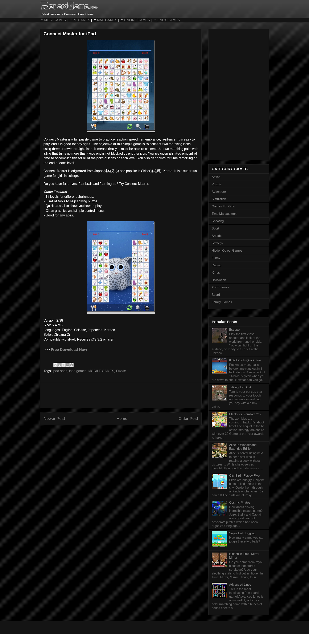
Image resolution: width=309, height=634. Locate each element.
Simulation (219, 199)
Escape (234, 329)
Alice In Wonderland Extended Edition (242, 446)
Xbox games (220, 287)
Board (216, 294)
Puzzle (121, 371)
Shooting (218, 221)
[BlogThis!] (59, 365)
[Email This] (55, 365)
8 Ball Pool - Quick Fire (245, 360)
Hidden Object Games (227, 250)
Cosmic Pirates (239, 502)
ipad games (77, 371)
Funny (216, 258)
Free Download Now (69, 350)
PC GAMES (81, 20)
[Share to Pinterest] (71, 365)
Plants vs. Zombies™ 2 (245, 414)
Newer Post (54, 418)
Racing (216, 265)
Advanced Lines (240, 584)
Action (216, 177)
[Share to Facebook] (67, 365)
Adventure (219, 191)
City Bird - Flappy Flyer (245, 475)
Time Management (224, 213)
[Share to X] (63, 365)
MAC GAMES (107, 20)
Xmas (216, 272)
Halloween (219, 280)
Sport (215, 228)
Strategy (217, 243)
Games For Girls (223, 206)
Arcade (217, 235)
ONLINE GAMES (137, 20)
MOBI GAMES (55, 20)
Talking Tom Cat (240, 387)
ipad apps (60, 371)
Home (121, 418)
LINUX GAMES (168, 20)
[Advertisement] (120, 395)
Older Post (188, 418)
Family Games (222, 302)
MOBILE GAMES (101, 371)
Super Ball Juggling (242, 533)
